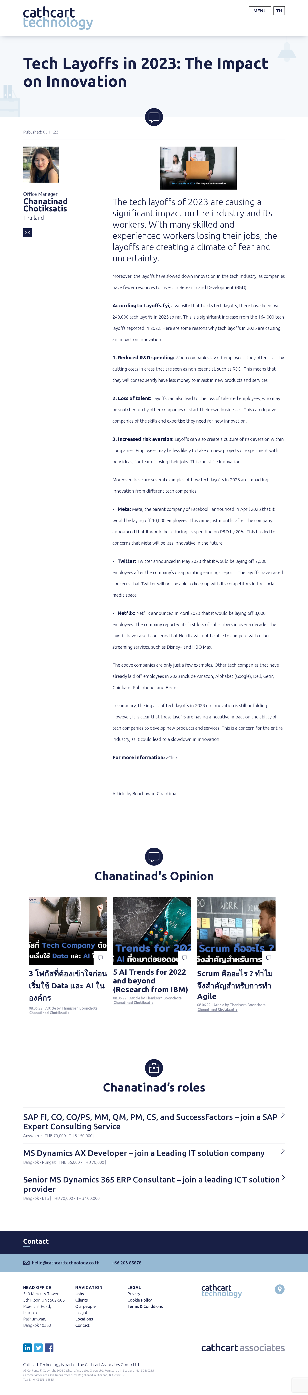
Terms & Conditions (145, 1306)
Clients (81, 1300)
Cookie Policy (139, 1300)
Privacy (133, 1293)
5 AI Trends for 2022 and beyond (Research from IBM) (150, 980)
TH (279, 10)
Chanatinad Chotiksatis (49, 1013)
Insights (82, 1312)
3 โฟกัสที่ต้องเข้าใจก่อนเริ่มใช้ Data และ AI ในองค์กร (68, 985)
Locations (84, 1319)
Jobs (79, 1293)
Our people (85, 1306)
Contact (82, 1325)
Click (173, 757)
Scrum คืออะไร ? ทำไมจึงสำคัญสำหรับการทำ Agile (235, 984)
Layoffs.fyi (156, 305)
